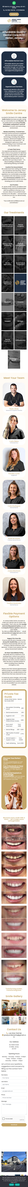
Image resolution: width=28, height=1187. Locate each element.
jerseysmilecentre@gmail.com (12, 633)
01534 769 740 (14, 631)
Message (4, 1101)
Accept (11, 1184)
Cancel (17, 1184)
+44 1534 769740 (10, 10)
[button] (3, 1007)
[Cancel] (26, 1181)
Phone (3, 1095)
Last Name (4, 1081)
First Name (4, 1075)
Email (2, 1088)
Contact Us (14, 14)
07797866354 (20, 10)
